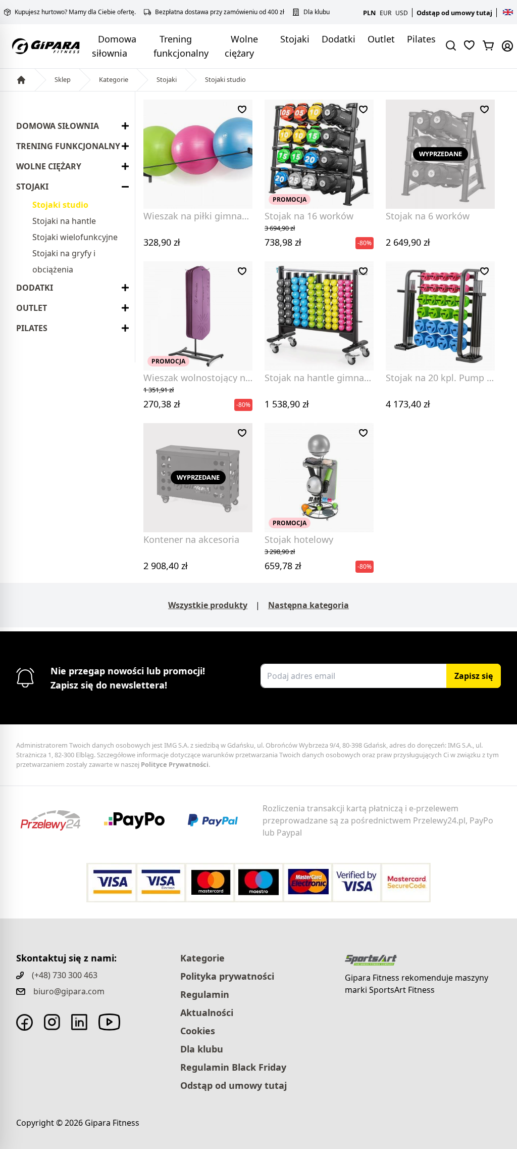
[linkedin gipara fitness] (79, 1022)
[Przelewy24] (58, 820)
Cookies (197, 1031)
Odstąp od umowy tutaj (454, 12)
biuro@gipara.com (69, 991)
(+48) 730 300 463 (64, 975)
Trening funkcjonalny (68, 146)
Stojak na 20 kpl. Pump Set (443, 378)
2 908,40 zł (165, 566)
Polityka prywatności (227, 976)
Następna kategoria (308, 605)
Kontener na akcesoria (191, 539)
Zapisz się (473, 675)
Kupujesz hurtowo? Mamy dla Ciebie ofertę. (75, 12)
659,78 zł (283, 559)
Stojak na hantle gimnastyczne (330, 378)
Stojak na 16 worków (309, 216)
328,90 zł (161, 242)
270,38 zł (161, 397)
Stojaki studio (225, 79)
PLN (369, 12)
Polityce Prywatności (175, 764)
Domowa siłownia (57, 125)
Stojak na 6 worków (428, 216)
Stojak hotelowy (299, 539)
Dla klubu (316, 12)
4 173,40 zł (408, 404)
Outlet (381, 39)
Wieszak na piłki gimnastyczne (208, 216)
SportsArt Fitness (402, 989)
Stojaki (294, 39)
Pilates (421, 39)
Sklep (63, 79)
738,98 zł (283, 235)
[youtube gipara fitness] (109, 1022)
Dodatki (338, 39)
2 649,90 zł (408, 242)
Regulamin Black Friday (233, 1067)
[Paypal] (219, 820)
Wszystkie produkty (207, 605)
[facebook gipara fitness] (24, 1022)
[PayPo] (142, 820)
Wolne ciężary (48, 166)
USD (401, 13)
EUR (385, 13)
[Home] (21, 80)
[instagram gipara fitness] (52, 1022)
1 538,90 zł (287, 404)
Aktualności (206, 1012)
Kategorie (113, 79)
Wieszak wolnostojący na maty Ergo (220, 378)
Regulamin (204, 994)
